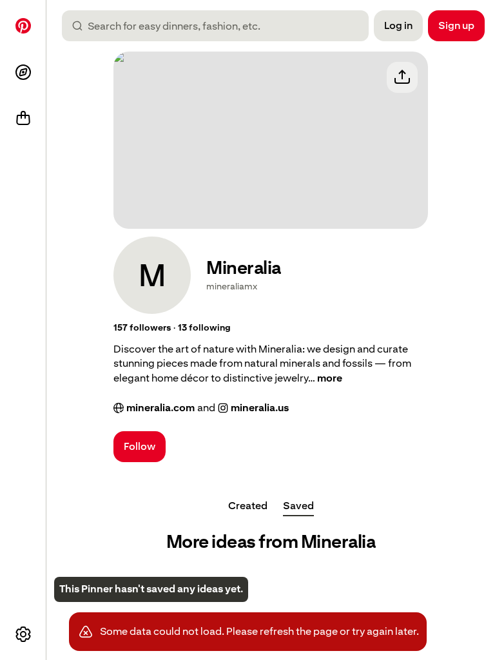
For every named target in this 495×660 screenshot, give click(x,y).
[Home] (23, 25)
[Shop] (23, 118)
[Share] (402, 77)
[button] (142, 328)
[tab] (247, 505)
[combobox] (220, 25)
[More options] (23, 634)
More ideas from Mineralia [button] (271, 542)
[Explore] (23, 72)
